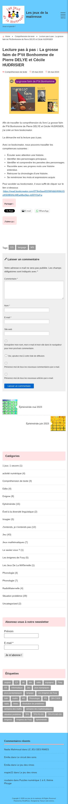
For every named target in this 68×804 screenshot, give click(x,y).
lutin (6, 698)
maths (15, 698)
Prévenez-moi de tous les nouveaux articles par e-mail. (28, 378)
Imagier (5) (8, 519)
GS (12, 247)
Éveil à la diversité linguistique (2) (19, 511)
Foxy (60, 682)
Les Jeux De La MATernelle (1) (18, 565)
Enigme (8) (8, 496)
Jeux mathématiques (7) (15, 542)
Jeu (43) (6, 534)
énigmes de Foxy (24, 720)
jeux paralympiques (13, 693)
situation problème (12, 714)
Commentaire (11, 279)
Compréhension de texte (16, 72)
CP (16, 682)
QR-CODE (55, 698)
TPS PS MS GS (55, 714)
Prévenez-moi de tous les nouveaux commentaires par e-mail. (32, 367)
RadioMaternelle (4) (12, 588)
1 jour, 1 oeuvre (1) (12, 465)
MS (32, 247)
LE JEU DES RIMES (38, 749)
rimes (15, 704)
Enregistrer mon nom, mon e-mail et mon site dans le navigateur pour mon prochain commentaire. (33, 347)
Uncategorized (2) (11, 603)
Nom (7, 306)
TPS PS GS (38, 714)
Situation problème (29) (14, 596)
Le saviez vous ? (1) (13, 550)
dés (30, 682)
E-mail (7, 317)
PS (45, 698)
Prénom (8, 631)
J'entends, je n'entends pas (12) (19, 527)
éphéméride (41, 720)
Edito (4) (6, 488)
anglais (7, 682)
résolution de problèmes (33, 704)
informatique (17, 688)
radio (6, 704)
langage (22, 247)
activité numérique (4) (13, 473)
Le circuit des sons (26, 757)
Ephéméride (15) (11, 504)
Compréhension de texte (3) (17, 481)
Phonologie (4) (10, 573)
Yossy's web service (47, 801)
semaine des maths (13, 709)
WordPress (26, 801)
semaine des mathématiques (39, 709)
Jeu (28, 688)
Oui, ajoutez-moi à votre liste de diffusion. (26, 356)
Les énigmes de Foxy (47, 693)
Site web (8, 329)
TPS (27, 714)
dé (23, 682)
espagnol (49, 682)
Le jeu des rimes (25, 765)
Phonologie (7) (10, 580)
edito (38, 682)
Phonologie (34, 698)
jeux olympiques (41, 688)
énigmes (8, 720)
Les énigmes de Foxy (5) (15, 557)
